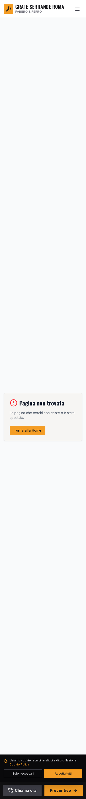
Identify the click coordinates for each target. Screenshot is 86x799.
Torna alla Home (27, 430)
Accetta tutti (63, 773)
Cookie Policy (19, 764)
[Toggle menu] (77, 9)
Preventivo (60, 790)
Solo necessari (23, 773)
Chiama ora (26, 790)
